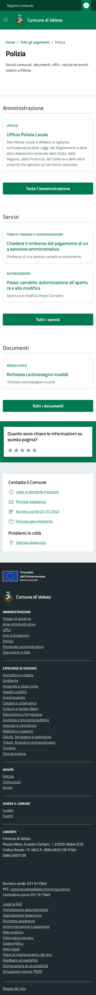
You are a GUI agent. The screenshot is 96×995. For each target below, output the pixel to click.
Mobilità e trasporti (18, 731)
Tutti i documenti (48, 406)
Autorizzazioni (19, 273)
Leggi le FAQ (12, 904)
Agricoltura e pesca (18, 675)
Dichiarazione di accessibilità (25, 966)
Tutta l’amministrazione (48, 188)
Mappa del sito (14, 988)
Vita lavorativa (14, 753)
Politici (8, 641)
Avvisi (7, 787)
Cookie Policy (13, 943)
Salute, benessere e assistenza (27, 736)
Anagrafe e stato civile (20, 686)
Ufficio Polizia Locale (27, 134)
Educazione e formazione (22, 714)
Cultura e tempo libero (20, 708)
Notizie (8, 776)
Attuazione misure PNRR (22, 971)
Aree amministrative (19, 624)
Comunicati (12, 782)
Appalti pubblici (15, 692)
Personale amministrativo (23, 646)
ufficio (12, 125)
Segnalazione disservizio (22, 915)
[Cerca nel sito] (83, 20)
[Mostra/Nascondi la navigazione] (5, 19)
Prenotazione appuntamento (25, 909)
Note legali (11, 949)
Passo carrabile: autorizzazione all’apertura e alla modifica (47, 285)
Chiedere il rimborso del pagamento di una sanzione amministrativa (47, 246)
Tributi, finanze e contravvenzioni (35, 234)
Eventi (8, 816)
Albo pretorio (13, 932)
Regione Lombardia (20, 5)
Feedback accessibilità (20, 960)
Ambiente (10, 680)
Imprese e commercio (19, 725)
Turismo (9, 748)
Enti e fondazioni (16, 635)
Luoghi (8, 810)
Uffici (7, 630)
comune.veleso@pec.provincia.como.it (40, 889)
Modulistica (17, 365)
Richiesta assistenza (19, 921)
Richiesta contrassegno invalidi (37, 374)
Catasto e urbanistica (19, 703)
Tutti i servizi (48, 319)
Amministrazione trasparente (26, 926)
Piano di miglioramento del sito (27, 954)
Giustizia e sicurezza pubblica (26, 720)
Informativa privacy (18, 937)
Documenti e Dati (16, 652)
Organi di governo (17, 618)
